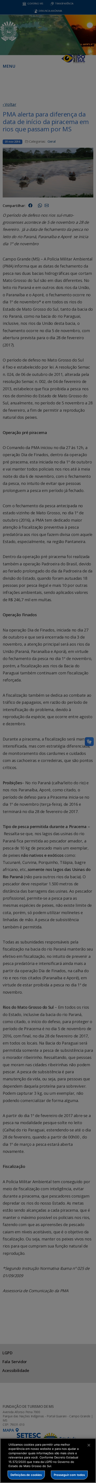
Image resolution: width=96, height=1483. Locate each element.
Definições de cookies (26, 1475)
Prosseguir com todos (69, 1475)
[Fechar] (89, 1445)
